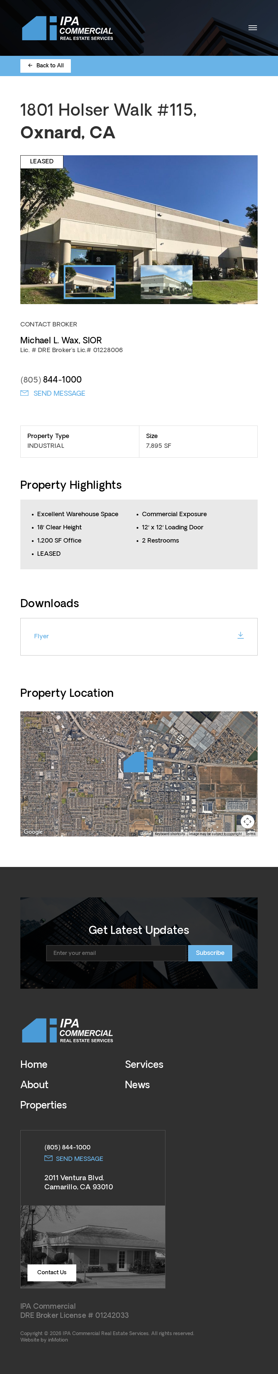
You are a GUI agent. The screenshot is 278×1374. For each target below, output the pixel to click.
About (34, 1085)
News (137, 1085)
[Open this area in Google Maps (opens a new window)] (33, 832)
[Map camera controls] (247, 821)
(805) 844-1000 (67, 1148)
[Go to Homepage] (67, 28)
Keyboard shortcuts (170, 834)
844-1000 (51, 380)
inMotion (58, 1340)
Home (33, 1065)
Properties (43, 1105)
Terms (251, 834)
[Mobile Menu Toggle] (252, 28)
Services (144, 1065)
